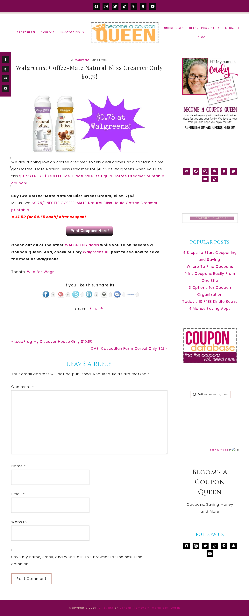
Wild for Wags (41, 271)
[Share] (89, 309)
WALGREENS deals (82, 245)
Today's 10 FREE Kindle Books (210, 301)
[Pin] (100, 309)
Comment (22, 386)
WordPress (160, 607)
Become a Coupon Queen (124, 32)
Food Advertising (218, 450)
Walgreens (82, 60)
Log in (175, 607)
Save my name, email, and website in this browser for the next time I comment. (78, 560)
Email (18, 494)
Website (19, 521)
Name (18, 466)
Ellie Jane (106, 607)
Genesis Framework (134, 607)
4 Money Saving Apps (210, 308)
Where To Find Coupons (210, 266)
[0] (4, 158)
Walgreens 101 (97, 252)
